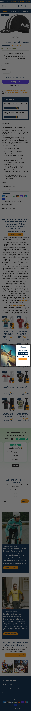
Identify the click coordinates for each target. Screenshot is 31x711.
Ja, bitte (23, 359)
